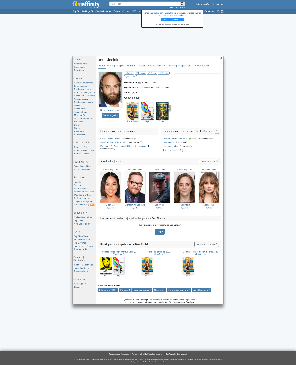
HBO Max (78, 122)
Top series (78, 220)
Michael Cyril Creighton (135, 205)
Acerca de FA (80, 284)
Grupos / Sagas (146, 65)
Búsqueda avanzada (175, 7)
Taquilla (77, 182)
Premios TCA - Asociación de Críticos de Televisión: (124, 147)
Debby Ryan (209, 205)
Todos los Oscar (81, 268)
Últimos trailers (81, 188)
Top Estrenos (80, 243)
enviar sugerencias (187, 300)
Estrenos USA (80, 147)
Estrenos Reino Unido (84, 150)
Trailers (77, 185)
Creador (131, 77)
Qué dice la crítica (82, 195)
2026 (140, 11)
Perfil (102, 65)
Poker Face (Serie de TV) (132, 121)
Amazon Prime (80, 112)
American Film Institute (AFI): (119, 142)
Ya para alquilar (81, 99)
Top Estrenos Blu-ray (83, 246)
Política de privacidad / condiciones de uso (147, 354)
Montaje (164, 73)
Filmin (77, 128)
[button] (221, 58)
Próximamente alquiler (84, 102)
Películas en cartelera (84, 83)
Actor (130, 73)
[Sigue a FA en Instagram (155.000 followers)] (222, 11)
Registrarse (218, 4)
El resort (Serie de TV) (162, 121)
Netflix (77, 105)
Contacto (78, 287)
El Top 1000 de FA (82, 169)
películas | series (110, 110)
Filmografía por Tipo (180, 65)
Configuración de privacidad (176, 354)
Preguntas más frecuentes (119, 354)
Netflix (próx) (80, 109)
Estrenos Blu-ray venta (84, 92)
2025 (134, 11)
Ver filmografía (110, 115)
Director (141, 73)
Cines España (80, 86)
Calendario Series (103, 11)
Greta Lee (110, 205)
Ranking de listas (82, 249)
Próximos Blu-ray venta (84, 96)
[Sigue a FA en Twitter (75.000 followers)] (218, 11)
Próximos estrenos (82, 89)
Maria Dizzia (184, 205)
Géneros (162, 65)
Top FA (76, 11)
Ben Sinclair (107, 60)
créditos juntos (110, 169)
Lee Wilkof (159, 205)
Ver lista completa (172, 150)
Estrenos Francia (81, 154)
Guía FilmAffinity (84, 205)
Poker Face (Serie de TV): (188, 139)
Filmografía (115, 65)
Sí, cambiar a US (171, 20)
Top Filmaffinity (81, 236)
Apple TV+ (79, 131)
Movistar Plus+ (81, 115)
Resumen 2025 (81, 271)
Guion (153, 73)
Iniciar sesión (80, 67)
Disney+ (78, 125)
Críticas (125, 11)
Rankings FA (87, 11)
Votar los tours (80, 64)
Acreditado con (202, 65)
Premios (131, 65)
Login (160, 231)
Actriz (111, 208)
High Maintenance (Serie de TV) (147, 121)
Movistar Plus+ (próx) (83, 118)
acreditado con (208, 161)
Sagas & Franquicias (83, 201)
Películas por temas (83, 198)
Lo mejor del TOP (82, 239)
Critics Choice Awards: (116, 139)
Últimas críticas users (84, 192)
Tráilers (116, 11)
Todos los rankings (82, 166)
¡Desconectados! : (177, 146)
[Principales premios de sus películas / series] (217, 131)
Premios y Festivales (83, 265)
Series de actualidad (83, 217)
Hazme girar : (175, 142)
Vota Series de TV (82, 224)
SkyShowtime (80, 135)
